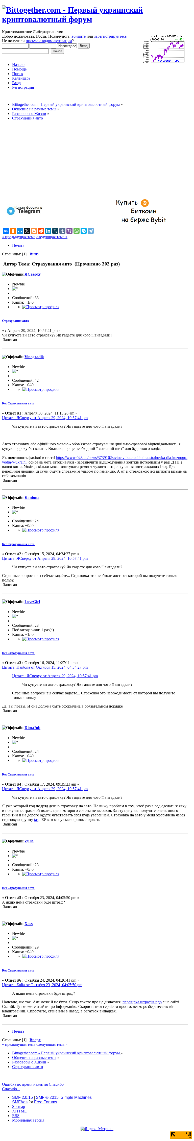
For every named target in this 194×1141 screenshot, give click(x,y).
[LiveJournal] (55, 231)
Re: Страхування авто (18, 403)
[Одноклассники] (13, 231)
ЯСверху (33, 274)
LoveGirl (32, 601)
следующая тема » (51, 237)
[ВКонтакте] (6, 231)
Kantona (32, 497)
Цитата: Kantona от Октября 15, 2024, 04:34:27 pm (45, 667)
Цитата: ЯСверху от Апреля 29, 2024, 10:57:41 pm (45, 418)
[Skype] (84, 231)
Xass (29, 923)
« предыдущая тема (18, 237)
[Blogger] (34, 231)
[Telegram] (91, 231)
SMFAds (20, 1102)
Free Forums (45, 1102)
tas (36, 819)
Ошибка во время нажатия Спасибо (33, 1084)
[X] (27, 231)
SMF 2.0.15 (22, 1097)
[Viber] (69, 231)
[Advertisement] (95, 160)
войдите (78, 36)
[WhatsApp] (77, 231)
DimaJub (32, 727)
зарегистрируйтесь (110, 36)
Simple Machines (76, 1097)
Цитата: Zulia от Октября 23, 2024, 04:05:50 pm (42, 985)
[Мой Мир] (20, 231)
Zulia (29, 841)
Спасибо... (11, 1089)
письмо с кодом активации (49, 41)
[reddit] (41, 231)
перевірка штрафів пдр (142, 1002)
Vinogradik (34, 357)
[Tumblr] (62, 231)
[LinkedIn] (48, 231)
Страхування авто (15, 321)
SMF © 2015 (47, 1097)
